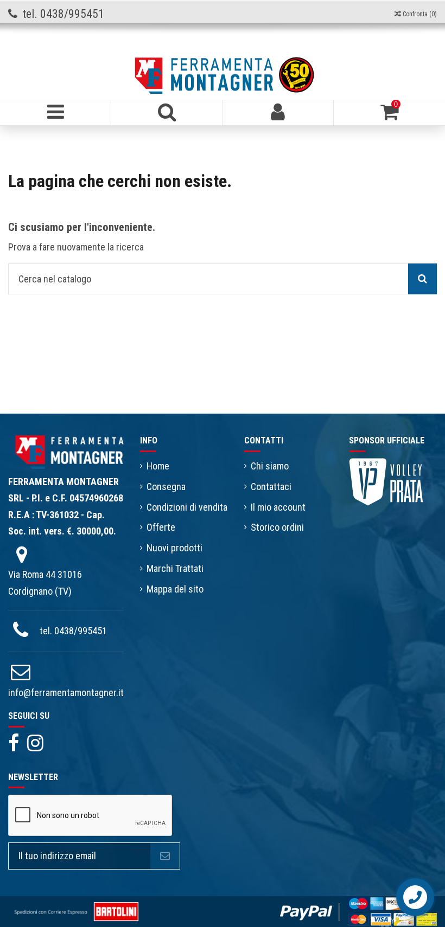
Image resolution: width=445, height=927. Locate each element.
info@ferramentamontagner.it (66, 692)
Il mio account (278, 507)
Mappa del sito (175, 589)
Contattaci (271, 486)
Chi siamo (270, 466)
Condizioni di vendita (187, 507)
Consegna (166, 486)
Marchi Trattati (175, 568)
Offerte (161, 527)
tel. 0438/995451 (73, 630)
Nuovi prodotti (174, 547)
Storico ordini (277, 527)
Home (158, 466)
